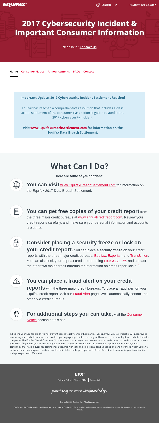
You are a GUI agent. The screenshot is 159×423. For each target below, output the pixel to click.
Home (14, 71)
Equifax (100, 256)
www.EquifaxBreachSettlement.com (58, 128)
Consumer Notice (32, 71)
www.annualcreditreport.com (100, 217)
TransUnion (139, 256)
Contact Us (88, 47)
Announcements (59, 71)
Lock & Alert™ (115, 261)
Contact (88, 71)
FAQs (76, 71)
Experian (115, 256)
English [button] (106, 5)
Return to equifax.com (142, 4)
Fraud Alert (81, 294)
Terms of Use (81, 380)
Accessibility (96, 380)
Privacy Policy (65, 380)
